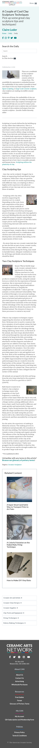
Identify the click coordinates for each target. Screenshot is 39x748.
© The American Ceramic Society (19, 742)
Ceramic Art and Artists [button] (11, 598)
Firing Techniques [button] (10, 618)
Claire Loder (9, 29)
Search (4, 56)
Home (4, 33)
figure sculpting (7, 89)
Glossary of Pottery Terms (19, 704)
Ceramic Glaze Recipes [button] (11, 603)
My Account (19, 716)
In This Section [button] (8, 58)
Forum (19, 700)
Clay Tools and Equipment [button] (12, 613)
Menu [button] (32, 3)
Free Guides (19, 697)
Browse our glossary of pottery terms (18, 460)
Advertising (19, 681)
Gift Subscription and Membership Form (19, 720)
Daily (10, 33)
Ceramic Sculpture (15, 465)
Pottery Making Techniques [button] (13, 623)
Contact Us (19, 678)
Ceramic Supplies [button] (9, 608)
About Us (19, 675)
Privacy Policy (19, 732)
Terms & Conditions (19, 736)
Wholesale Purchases (20, 685)
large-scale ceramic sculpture (26, 89)
